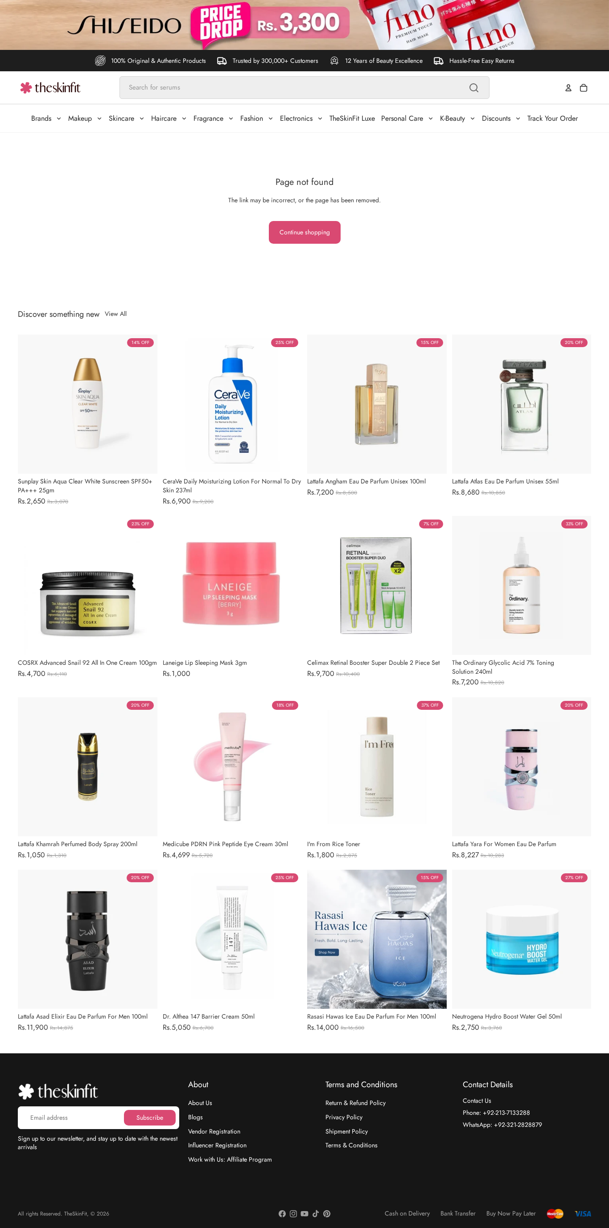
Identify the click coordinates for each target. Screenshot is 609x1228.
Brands (41, 118)
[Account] (568, 87)
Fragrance (208, 118)
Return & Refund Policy (355, 1102)
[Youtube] (304, 1213)
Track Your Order (552, 118)
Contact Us (477, 1100)
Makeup (80, 118)
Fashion (251, 118)
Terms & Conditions (351, 1145)
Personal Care (402, 118)
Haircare (164, 118)
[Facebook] (282, 1213)
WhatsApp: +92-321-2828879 (502, 1124)
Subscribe (149, 1117)
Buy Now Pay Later (511, 1213)
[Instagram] (293, 1213)
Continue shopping (305, 232)
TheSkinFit (75, 1214)
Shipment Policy (346, 1130)
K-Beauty (452, 118)
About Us (200, 1102)
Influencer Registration (217, 1145)
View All (116, 314)
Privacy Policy (343, 1117)
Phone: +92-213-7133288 (496, 1112)
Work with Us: (230, 1158)
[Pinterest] (326, 1213)
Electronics (296, 118)
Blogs (195, 1117)
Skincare (121, 118)
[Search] (474, 88)
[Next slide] (144, 404)
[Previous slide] (31, 404)
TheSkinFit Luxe (352, 118)
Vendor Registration (214, 1130)
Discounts (496, 118)
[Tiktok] (315, 1213)
